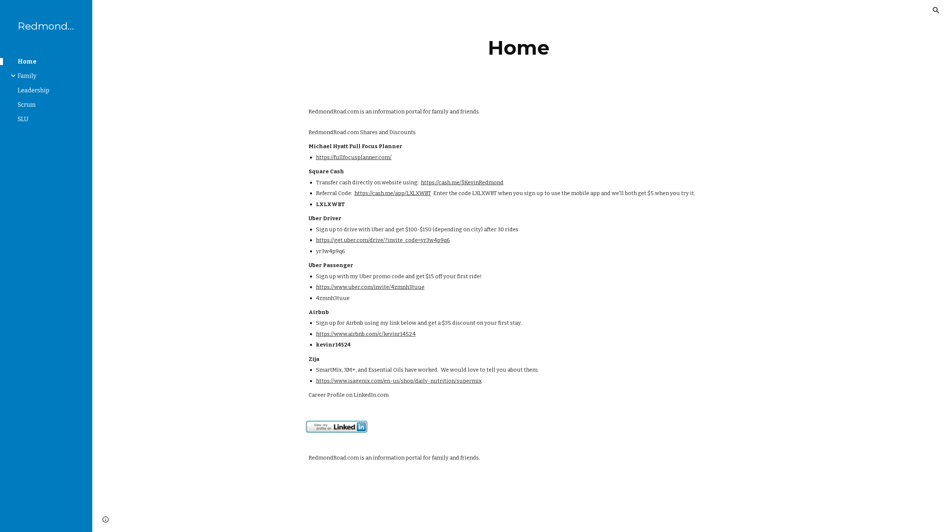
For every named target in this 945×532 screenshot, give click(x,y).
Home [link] (27, 61)
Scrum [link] (27, 104)
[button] (936, 10)
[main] (519, 48)
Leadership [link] (33, 90)
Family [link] (27, 75)
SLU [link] (23, 119)
